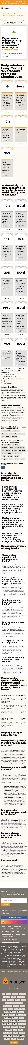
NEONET (8, 436)
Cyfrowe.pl (20, 1038)
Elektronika (10, 928)
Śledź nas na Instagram (15, 922)
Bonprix (5, 1020)
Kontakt (18, 934)
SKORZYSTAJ (7, 112)
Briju (4, 1023)
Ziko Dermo (16, 431)
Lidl (3, 436)
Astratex (16, 1005)
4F (3, 994)
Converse (7, 1038)
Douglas (14, 436)
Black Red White (6, 431)
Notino (11, 433)
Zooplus (4, 453)
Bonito (21, 1017)
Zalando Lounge (19, 433)
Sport (3, 928)
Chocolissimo (7, 1032)
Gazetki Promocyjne (7, 934)
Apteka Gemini (7, 1005)
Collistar (22, 1035)
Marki (12, 931)
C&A (15, 1023)
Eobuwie (17, 456)
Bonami (15, 1017)
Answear (15, 1003)
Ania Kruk (8, 1003)
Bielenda (5, 1014)
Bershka (13, 1011)
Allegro (23, 1000)
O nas (23, 934)
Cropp (13, 1038)
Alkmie (17, 1000)
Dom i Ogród (17, 926)
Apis (21, 1003)
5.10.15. (8, 994)
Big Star (12, 1014)
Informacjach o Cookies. (19, 966)
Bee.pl (11, 459)
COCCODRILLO (7, 1035)
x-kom (19, 453)
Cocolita (16, 1035)
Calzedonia (6, 1026)
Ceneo (20, 1029)
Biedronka (4, 433)
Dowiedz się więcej (9, 23)
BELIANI (7, 1011)
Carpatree (14, 1026)
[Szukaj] (20, 8)
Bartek (10, 1009)
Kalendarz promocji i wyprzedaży (11, 942)
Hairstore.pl (22, 450)
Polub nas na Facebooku (15, 917)
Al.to (4, 1000)
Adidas (13, 997)
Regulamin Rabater (7, 936)
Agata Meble (21, 997)
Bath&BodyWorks (19, 1009)
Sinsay (3, 456)
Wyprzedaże (5, 931)
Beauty (9, 926)
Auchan (23, 1005)
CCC (15, 1029)
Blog (18, 931)
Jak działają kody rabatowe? (9, 939)
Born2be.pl (13, 1020)
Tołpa (9, 453)
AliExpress (4, 459)
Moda (3, 926)
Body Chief (8, 1017)
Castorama (9, 1029)
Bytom (10, 1023)
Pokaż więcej (14, 1042)
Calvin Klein (22, 1023)
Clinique (22, 1032)
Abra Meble (6, 997)
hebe (14, 453)
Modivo (22, 459)
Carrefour (9, 456)
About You (22, 994)
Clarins (16, 459)
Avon (5, 1009)
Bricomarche (21, 1020)
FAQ (16, 936)
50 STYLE (14, 994)
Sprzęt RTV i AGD (20, 928)
